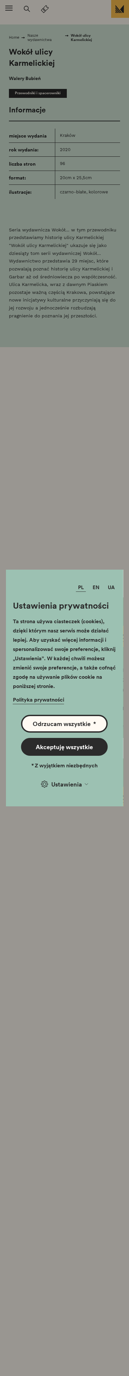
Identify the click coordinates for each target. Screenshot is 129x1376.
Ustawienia (66, 784)
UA (111, 587)
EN (96, 587)
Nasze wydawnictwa (39, 37)
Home (14, 37)
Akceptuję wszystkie (64, 747)
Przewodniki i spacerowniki (38, 93)
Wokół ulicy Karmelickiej (81, 37)
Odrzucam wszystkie (64, 724)
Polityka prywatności (38, 699)
